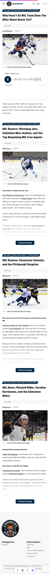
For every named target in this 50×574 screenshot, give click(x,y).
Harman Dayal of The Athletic (15, 325)
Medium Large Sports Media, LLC (19, 566)
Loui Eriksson (15, 328)
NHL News (33, 382)
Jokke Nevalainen (10, 454)
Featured (7, 10)
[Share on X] (22, 570)
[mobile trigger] (4, 3)
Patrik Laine (26, 198)
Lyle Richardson (7, 31)
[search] (33, 4)
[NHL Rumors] (15, 3)
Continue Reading (25, 243)
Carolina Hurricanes (11, 470)
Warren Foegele (16, 474)
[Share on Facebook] (17, 570)
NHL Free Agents (20, 10)
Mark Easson (6, 148)
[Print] (32, 570)
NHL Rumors (34, 10)
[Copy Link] (27, 570)
